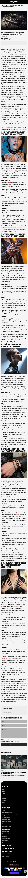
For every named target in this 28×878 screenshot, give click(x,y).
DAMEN (3, 789)
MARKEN (4, 798)
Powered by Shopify (19, 862)
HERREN (3, 791)
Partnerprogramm (5, 831)
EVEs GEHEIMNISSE (6, 854)
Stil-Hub (4, 800)
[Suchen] (23, 2)
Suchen (3, 810)
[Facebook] (2, 38)
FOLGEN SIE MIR (6, 846)
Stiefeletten (4, 658)
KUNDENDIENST (6, 829)
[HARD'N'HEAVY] (14, 2)
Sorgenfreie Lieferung (6, 826)
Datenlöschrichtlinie (6, 819)
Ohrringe (15, 406)
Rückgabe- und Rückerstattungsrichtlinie (10, 815)
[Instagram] (6, 848)
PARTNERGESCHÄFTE (7, 851)
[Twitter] (4, 38)
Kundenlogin (4, 836)
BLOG (3, 805)
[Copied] (9, 38)
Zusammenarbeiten (6, 834)
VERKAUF (4, 802)
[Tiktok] (11, 848)
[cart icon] (26, 2)
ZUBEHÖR (4, 794)
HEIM (3, 796)
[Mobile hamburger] (2, 2)
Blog (7, 5)
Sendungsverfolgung (6, 838)
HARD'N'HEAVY (12, 862)
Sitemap (4, 843)
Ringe (7, 276)
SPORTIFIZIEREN (5, 856)
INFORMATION (6, 808)
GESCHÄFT (5, 787)
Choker (9, 182)
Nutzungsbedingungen (6, 821)
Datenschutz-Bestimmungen (7, 812)
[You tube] (13, 848)
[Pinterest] (7, 38)
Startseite (3, 5)
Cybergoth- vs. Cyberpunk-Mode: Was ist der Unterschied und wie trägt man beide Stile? (13, 773)
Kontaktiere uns (5, 840)
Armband (15, 513)
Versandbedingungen (6, 817)
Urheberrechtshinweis (6, 824)
